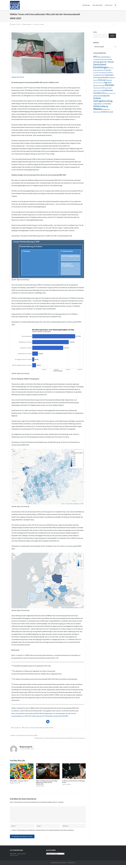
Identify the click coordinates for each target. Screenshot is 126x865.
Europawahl (96, 72)
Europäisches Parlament (106, 72)
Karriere (95, 80)
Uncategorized (17, 727)
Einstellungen (100, 67)
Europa (108, 70)
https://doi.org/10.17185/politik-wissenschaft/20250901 (50, 716)
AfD (95, 56)
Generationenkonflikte (101, 77)
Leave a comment (39, 24)
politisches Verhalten (29, 727)
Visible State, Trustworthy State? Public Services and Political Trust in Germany (59, 738)
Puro (74, 862)
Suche (95, 32)
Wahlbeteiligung (40, 727)
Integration (112, 77)
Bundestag (105, 57)
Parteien (109, 85)
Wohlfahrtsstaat (107, 112)
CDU (110, 57)
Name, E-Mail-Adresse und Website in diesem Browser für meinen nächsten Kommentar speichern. (43, 830)
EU (105, 70)
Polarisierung (96, 88)
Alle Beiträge (86, 5)
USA (103, 104)
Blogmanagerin (28, 24)
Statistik (97, 98)
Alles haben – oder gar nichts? (18, 853)
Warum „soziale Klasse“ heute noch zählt (24, 735)
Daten (110, 59)
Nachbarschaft (97, 85)
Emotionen (111, 67)
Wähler (51, 727)
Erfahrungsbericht (98, 70)
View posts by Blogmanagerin (27, 748)
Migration (108, 82)
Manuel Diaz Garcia (17, 77)
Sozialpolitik (105, 96)
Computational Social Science (100, 59)
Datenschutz (108, 5)
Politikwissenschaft (106, 88)
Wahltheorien (106, 109)
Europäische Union (99, 75)
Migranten (109, 80)
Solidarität (96, 96)
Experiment (109, 75)
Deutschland (99, 64)
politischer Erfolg (98, 90)
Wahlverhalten (97, 112)
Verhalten (107, 104)
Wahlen (47, 727)
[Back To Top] (121, 860)
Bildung (99, 57)
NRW (103, 85)
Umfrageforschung (102, 101)
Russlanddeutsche (111, 93)
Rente (104, 93)
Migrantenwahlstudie (98, 82)
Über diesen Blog (97, 5)
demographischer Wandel (103, 62)
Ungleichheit (97, 104)
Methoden (102, 80)
